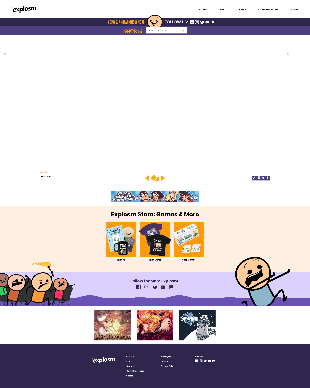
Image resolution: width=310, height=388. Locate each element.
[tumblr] (268, 178)
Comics (203, 9)
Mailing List (166, 356)
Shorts (294, 9)
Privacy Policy (168, 366)
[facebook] (259, 178)
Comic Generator (268, 9)
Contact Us (166, 361)
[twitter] (263, 178)
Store (223, 9)
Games (242, 9)
